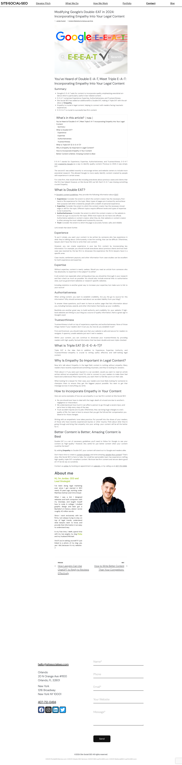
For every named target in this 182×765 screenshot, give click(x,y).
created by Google (65, 164)
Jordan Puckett (61, 21)
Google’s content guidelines (67, 194)
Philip (80, 534)
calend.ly (97, 466)
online (66, 466)
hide (89, 117)
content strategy (83, 455)
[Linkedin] (55, 710)
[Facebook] (41, 710)
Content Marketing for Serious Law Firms (81, 21)
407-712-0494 (121, 466)
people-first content (114, 455)
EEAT (116, 194)
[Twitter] (63, 710)
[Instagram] (48, 710)
